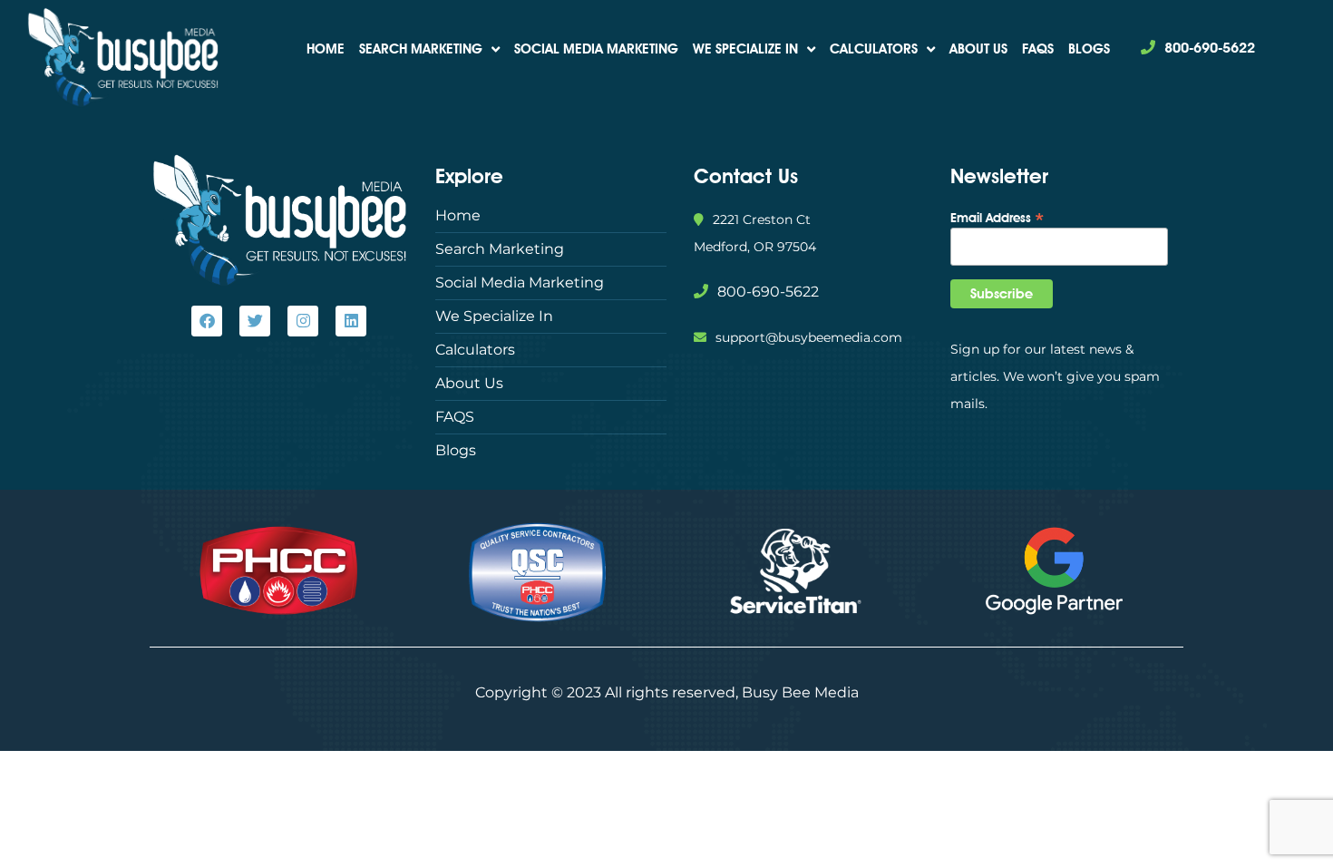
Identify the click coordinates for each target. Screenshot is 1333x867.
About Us (978, 49)
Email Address (997, 217)
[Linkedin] (351, 321)
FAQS (1038, 49)
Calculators (874, 49)
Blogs (1089, 49)
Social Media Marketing (596, 49)
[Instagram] (302, 321)
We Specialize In (745, 49)
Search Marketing (420, 49)
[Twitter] (254, 321)
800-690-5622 (1209, 47)
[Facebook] (206, 321)
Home (325, 49)
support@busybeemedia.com (808, 337)
